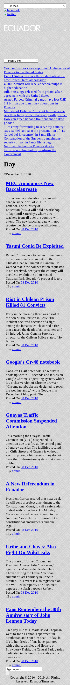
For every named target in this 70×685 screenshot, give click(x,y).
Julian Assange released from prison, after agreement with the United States (33, 93)
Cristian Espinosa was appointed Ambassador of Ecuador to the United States (37, 70)
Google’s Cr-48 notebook (33, 362)
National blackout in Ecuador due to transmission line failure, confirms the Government (30, 150)
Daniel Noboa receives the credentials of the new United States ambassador (34, 78)
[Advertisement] (35, 43)
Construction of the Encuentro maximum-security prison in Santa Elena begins (32, 140)
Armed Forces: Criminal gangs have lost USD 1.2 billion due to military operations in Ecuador (35, 103)
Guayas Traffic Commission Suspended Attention (31, 421)
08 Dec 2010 (29, 229)
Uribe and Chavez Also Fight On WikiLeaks (31, 549)
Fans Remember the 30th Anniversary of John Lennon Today (33, 615)
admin (16, 233)
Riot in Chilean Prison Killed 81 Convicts (30, 302)
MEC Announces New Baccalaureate (30, 186)
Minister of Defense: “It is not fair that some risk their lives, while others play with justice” (35, 113)
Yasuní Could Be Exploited (35, 246)
